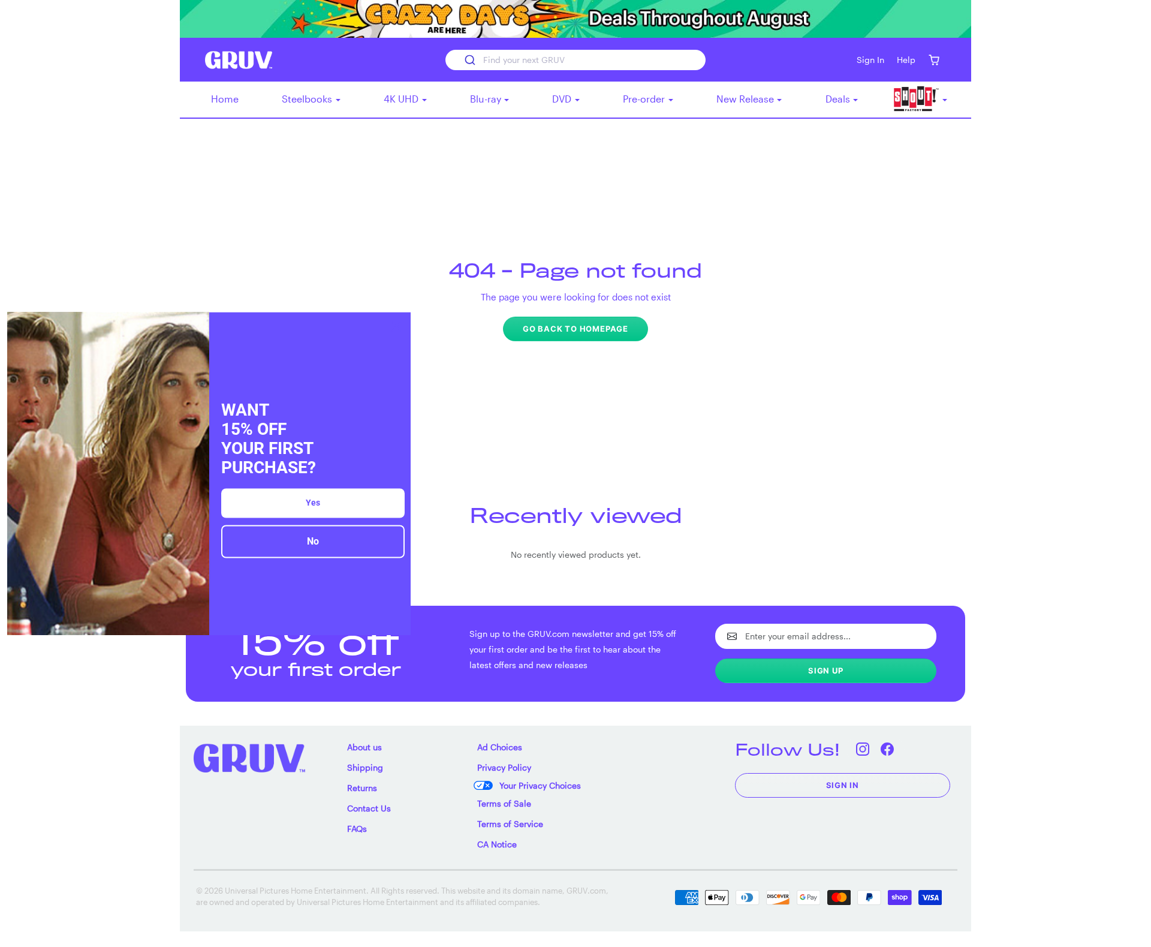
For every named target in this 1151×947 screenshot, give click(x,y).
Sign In (843, 785)
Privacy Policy (504, 767)
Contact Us (369, 808)
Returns (362, 788)
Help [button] (906, 60)
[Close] (396, 326)
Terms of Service (510, 824)
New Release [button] (746, 98)
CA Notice (497, 844)
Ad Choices (499, 747)
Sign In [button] (870, 60)
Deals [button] (838, 98)
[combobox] (575, 60)
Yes (313, 503)
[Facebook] (887, 749)
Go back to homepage (575, 328)
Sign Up (825, 670)
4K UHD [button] (402, 98)
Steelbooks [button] (308, 98)
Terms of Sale (504, 803)
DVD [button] (563, 98)
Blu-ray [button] (487, 98)
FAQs (357, 828)
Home (225, 98)
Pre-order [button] (645, 98)
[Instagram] (863, 749)
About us (364, 747)
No (313, 542)
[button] (933, 59)
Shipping (365, 767)
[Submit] (469, 60)
